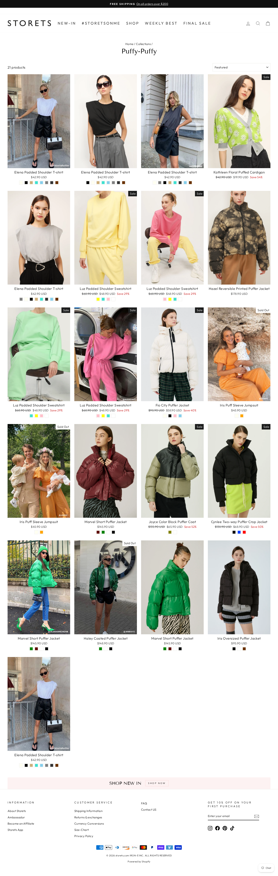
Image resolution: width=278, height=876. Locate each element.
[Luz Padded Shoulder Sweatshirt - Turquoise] (103, 299)
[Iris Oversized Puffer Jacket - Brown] (244, 649)
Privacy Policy (83, 836)
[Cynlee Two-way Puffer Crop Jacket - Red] (244, 532)
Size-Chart (81, 830)
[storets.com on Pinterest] (225, 828)
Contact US (148, 809)
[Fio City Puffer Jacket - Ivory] (165, 416)
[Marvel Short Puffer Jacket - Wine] (98, 532)
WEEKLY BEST (161, 23)
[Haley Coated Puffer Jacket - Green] (100, 649)
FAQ (144, 803)
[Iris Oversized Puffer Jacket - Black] (234, 649)
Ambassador (16, 817)
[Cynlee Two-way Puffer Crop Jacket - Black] (234, 532)
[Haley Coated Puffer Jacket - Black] (111, 649)
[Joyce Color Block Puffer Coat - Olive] (170, 532)
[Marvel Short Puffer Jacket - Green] (103, 532)
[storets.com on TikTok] (232, 828)
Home (129, 44)
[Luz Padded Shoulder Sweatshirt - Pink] (108, 299)
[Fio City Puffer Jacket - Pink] (175, 416)
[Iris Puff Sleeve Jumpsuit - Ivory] (236, 416)
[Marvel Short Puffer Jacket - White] (108, 532)
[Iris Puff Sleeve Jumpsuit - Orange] (242, 416)
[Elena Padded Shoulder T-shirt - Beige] (31, 182)
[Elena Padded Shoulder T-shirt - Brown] (57, 182)
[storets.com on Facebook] (217, 828)
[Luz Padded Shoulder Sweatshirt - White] (113, 299)
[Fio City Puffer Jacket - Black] (170, 416)
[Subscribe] (256, 816)
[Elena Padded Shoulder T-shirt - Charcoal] (52, 182)
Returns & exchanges (88, 817)
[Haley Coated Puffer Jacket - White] (105, 649)
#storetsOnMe (101, 23)
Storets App (15, 830)
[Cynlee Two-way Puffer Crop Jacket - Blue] (239, 532)
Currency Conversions (89, 823)
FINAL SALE (197, 23)
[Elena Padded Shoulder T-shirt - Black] (26, 182)
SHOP (132, 23)
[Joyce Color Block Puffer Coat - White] (175, 532)
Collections (143, 44)
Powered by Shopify (139, 861)
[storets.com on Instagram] (210, 828)
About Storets (17, 811)
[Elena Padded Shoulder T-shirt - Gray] (46, 182)
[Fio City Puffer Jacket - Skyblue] (180, 416)
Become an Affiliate (21, 823)
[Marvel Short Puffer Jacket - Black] (113, 532)
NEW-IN (67, 23)
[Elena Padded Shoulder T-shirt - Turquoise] (36, 182)
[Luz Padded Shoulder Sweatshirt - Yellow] (98, 299)
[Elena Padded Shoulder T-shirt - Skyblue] (41, 182)
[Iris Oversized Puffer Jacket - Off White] (239, 649)
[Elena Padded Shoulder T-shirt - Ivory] (21, 182)
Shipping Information (88, 811)
